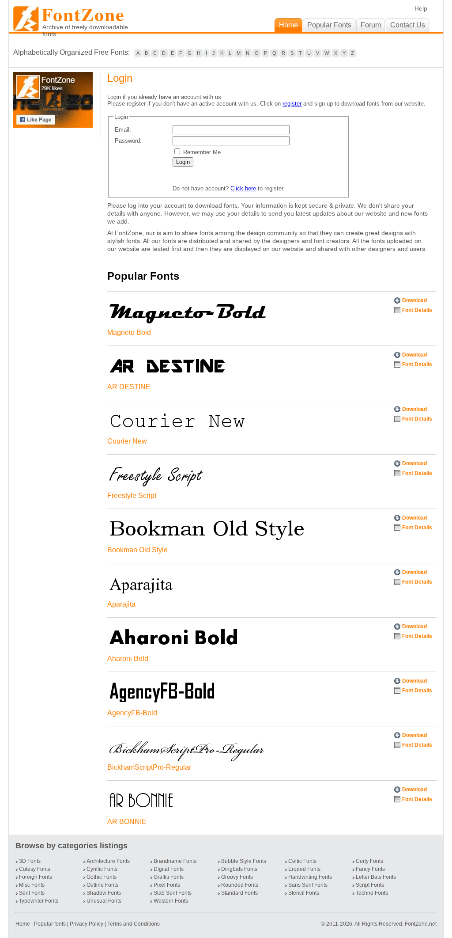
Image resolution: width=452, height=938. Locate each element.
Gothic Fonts (102, 877)
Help (420, 8)
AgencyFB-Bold (132, 713)
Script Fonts (370, 885)
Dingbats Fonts (239, 869)
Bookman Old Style (137, 550)
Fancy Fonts (370, 869)
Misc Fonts (32, 885)
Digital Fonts (169, 869)
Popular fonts (50, 924)
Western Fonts (171, 901)
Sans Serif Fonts (308, 885)
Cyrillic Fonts (102, 869)
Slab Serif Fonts (173, 893)
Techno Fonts (372, 893)
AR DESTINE (129, 387)
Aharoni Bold (127, 658)
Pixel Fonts (167, 885)
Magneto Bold (129, 332)
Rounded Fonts (239, 885)
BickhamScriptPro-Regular (149, 767)
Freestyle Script (131, 495)
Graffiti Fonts (169, 877)
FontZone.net (421, 924)
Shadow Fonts (104, 893)
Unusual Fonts (104, 901)
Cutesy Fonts (34, 869)
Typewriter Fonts (38, 901)
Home (23, 924)
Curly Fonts (369, 861)
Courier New (127, 441)
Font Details (417, 310)
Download (414, 300)
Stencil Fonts (303, 893)
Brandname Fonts (175, 861)
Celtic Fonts (302, 861)
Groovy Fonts (237, 877)
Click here (243, 188)
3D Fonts (30, 861)
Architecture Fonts (108, 861)
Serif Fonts (32, 893)
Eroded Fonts (304, 869)
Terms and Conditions (133, 924)
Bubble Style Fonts (243, 861)
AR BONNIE (127, 821)
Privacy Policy (86, 924)
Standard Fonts (239, 893)
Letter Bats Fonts (376, 877)
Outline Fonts (102, 885)
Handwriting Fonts (310, 877)
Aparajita (121, 604)
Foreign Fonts (35, 877)
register (291, 103)
